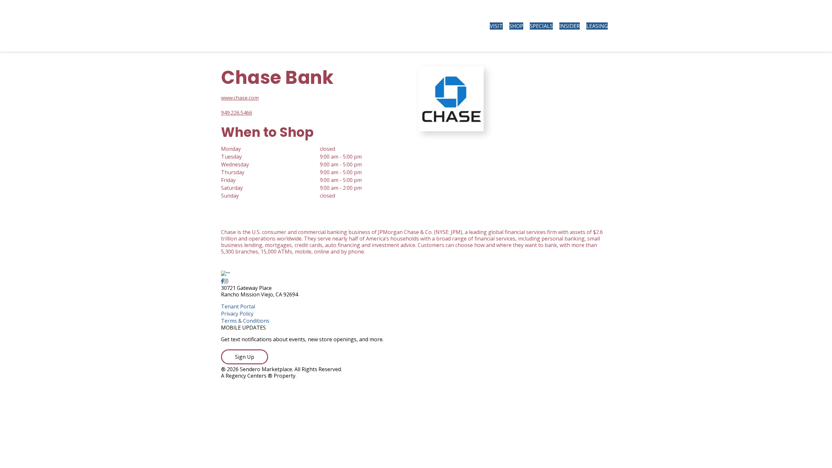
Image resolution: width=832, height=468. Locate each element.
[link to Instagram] (226, 281)
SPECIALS (541, 26)
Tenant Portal (238, 306)
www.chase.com (240, 97)
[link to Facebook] (222, 281)
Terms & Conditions (245, 320)
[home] (275, 26)
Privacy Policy (237, 313)
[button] (244, 356)
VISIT (496, 26)
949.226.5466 (236, 112)
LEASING (597, 26)
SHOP (516, 26)
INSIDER (569, 26)
